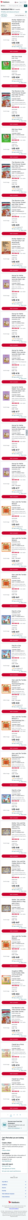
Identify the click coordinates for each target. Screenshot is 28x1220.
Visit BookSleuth (6, 1161)
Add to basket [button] (14, 51)
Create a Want (6, 1150)
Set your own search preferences (11, 1171)
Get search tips (6, 1166)
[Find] (25, 6)
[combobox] (16, 6)
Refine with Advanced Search (10, 12)
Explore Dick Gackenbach (14, 1128)
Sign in (21, 2)
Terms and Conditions (14, 1208)
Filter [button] (5, 15)
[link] (26, 12)
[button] (22, 48)
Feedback (26, 432)
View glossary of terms (8, 1168)
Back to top (14, 1177)
